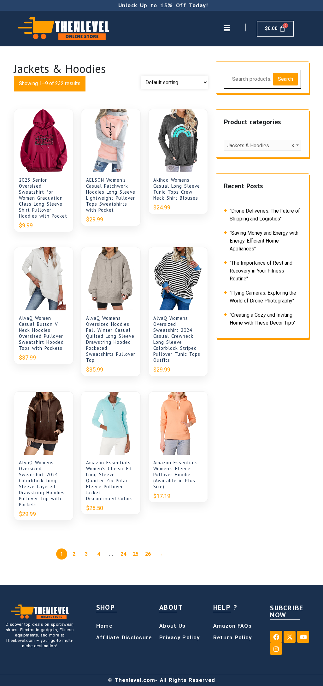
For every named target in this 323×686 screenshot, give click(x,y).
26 (148, 554)
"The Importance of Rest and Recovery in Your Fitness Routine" (261, 271)
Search (285, 79)
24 (123, 554)
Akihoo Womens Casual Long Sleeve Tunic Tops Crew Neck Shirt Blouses (176, 189)
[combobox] (262, 145)
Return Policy (232, 637)
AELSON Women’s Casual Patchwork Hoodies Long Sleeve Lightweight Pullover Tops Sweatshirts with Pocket (110, 195)
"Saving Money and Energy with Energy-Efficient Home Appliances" (264, 241)
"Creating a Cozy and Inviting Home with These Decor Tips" (263, 319)
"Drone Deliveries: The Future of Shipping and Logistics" (265, 215)
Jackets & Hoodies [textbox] (260, 146)
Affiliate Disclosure (124, 637)
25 (135, 554)
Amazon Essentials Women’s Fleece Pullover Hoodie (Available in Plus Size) (175, 475)
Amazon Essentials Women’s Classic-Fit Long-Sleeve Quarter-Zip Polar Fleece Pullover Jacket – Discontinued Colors (109, 480)
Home (104, 626)
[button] (226, 28)
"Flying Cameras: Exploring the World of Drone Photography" (263, 297)
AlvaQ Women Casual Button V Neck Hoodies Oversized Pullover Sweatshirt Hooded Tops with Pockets (41, 333)
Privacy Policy (179, 637)
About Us (172, 626)
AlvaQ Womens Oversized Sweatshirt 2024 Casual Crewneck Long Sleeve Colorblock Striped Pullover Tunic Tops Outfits (176, 339)
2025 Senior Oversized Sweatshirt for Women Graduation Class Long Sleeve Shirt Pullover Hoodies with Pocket (43, 198)
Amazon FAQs (232, 626)
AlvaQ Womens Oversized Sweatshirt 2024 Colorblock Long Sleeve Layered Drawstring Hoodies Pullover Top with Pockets (42, 483)
